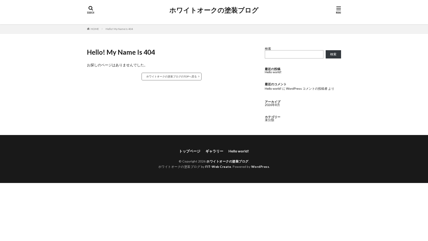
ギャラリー (214, 151)
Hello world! (273, 72)
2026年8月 (272, 105)
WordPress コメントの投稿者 (306, 88)
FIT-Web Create (218, 166)
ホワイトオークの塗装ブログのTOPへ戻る (171, 76)
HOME (95, 29)
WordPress (260, 166)
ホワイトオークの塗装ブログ (214, 10)
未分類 (269, 120)
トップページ (189, 151)
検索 (268, 48)
